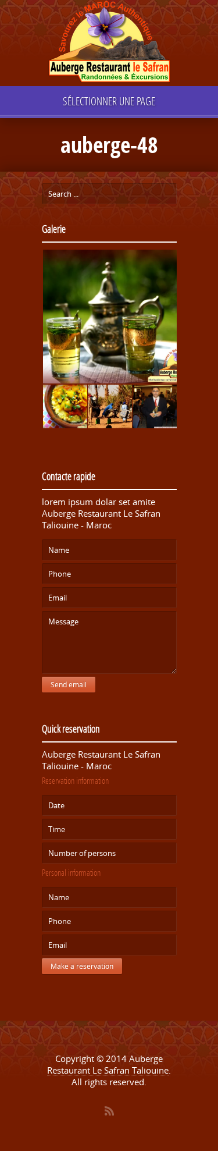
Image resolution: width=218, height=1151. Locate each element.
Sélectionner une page (109, 101)
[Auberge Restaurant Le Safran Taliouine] (109, 43)
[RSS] (109, 1110)
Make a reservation (82, 966)
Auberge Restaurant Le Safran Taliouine (108, 1064)
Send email (69, 685)
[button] (109, 316)
